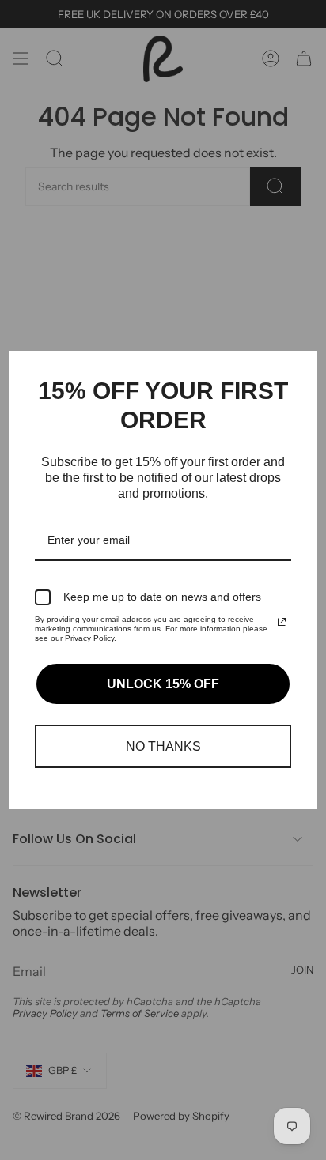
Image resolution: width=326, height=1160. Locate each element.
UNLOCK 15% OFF (163, 684)
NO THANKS (163, 746)
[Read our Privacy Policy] (281, 621)
